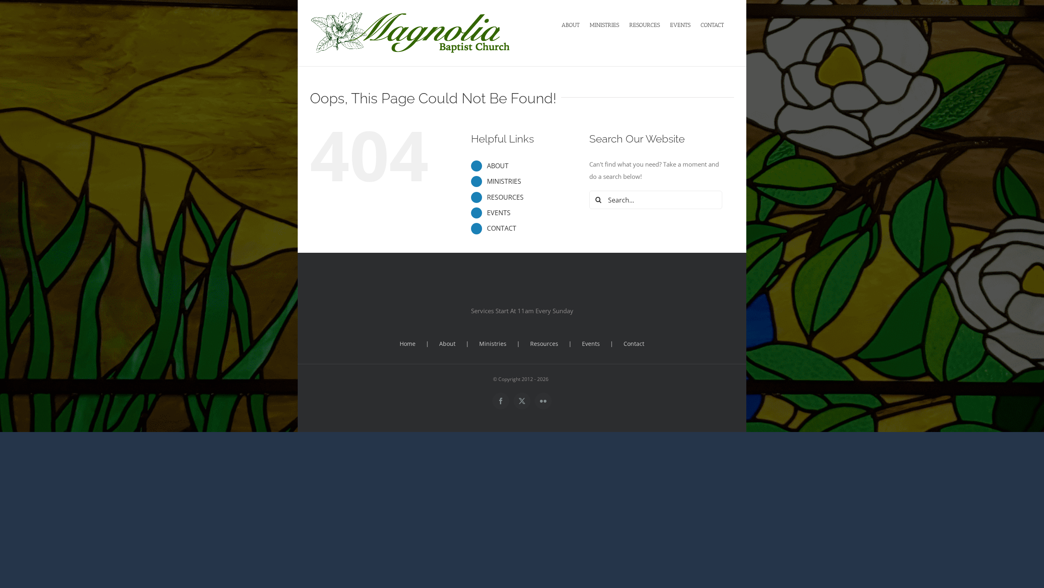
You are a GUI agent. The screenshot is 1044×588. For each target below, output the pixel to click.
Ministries (493, 343)
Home (408, 343)
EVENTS (499, 212)
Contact (634, 343)
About (447, 343)
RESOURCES (505, 197)
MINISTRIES (504, 181)
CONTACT (501, 228)
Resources (544, 343)
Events (591, 343)
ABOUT (498, 165)
